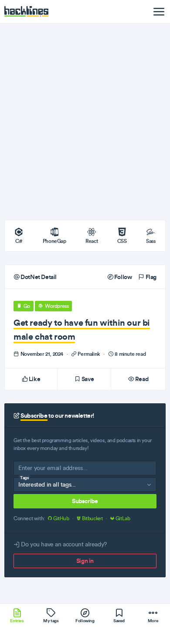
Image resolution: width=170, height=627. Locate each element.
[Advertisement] (85, 122)
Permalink (89, 354)
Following (84, 621)
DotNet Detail (38, 277)
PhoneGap (54, 241)
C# (19, 241)
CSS (122, 241)
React (91, 241)
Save (87, 379)
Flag (150, 277)
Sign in (85, 561)
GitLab (122, 518)
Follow (122, 277)
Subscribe (85, 501)
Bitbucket (92, 518)
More (153, 621)
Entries (17, 621)
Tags (24, 477)
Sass (150, 241)
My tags (50, 621)
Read (141, 379)
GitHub (61, 518)
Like (33, 379)
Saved (119, 621)
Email (25, 470)
